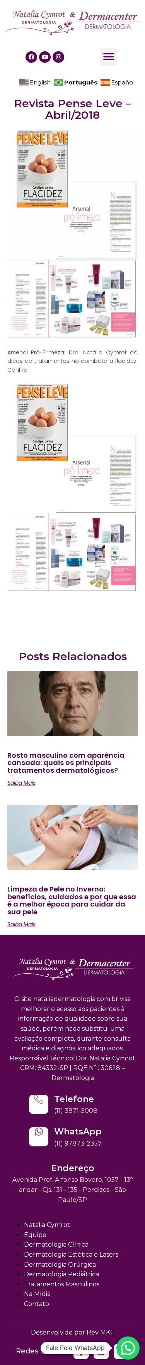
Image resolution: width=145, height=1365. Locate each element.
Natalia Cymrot (47, 1224)
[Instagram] (58, 57)
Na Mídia (37, 1294)
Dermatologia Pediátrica (61, 1274)
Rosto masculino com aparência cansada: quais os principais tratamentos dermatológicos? (66, 762)
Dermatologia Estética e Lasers (71, 1254)
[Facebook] (31, 57)
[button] (109, 57)
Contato (36, 1304)
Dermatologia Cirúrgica (60, 1264)
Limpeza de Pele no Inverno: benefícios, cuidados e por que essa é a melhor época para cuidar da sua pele (71, 900)
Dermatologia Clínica (56, 1244)
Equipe (35, 1235)
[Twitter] (81, 1351)
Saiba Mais (21, 782)
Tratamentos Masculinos (61, 1284)
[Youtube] (45, 57)
